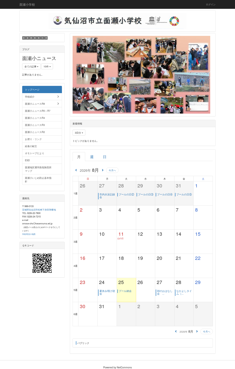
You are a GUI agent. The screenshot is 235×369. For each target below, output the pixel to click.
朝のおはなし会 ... (165, 292)
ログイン (211, 4)
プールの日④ (165, 194)
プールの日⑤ (184, 194)
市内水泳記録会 (107, 195)
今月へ (112, 170)
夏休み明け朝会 (107, 292)
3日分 (78, 132)
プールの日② (126, 194)
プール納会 (125, 291)
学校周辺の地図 (28, 234)
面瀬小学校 (27, 4)
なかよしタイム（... (184, 292)
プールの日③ (145, 194)
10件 (46, 66)
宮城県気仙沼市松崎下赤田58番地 (39, 209)
